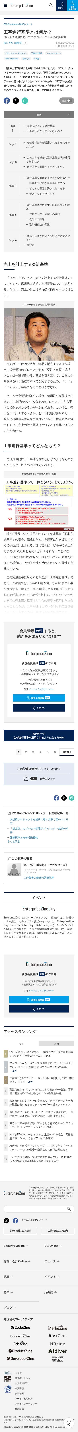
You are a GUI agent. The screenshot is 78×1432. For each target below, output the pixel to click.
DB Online (51, 1246)
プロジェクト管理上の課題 (44, 214)
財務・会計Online (15, 1261)
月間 (56, 1043)
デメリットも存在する (42, 193)
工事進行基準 (36, 53)
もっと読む (13, 841)
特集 (6, 1292)
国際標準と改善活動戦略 (24, 837)
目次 (39, 114)
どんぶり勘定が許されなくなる (47, 188)
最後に (30, 245)
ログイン (40, 708)
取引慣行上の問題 (39, 224)
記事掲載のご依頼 (20, 1230)
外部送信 (19, 1408)
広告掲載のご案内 (58, 1230)
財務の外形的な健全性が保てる (47, 183)
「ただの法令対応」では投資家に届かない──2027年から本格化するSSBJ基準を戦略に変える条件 (40, 1158)
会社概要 (19, 1393)
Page (13, 144)
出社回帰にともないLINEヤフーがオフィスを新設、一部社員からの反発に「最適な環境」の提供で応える (41, 1113)
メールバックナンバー (41, 689)
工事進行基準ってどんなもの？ (44, 131)
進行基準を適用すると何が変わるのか (48, 178)
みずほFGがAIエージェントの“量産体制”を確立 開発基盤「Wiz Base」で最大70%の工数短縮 (41, 1136)
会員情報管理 (21, 1383)
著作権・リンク (22, 1378)
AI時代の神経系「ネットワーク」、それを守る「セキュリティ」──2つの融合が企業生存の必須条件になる (41, 1147)
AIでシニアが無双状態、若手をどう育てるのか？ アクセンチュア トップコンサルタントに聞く (41, 1125)
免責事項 (19, 1388)
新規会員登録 (40, 698)
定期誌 (48, 1292)
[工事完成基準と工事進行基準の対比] (39, 504)
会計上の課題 (37, 219)
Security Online (14, 1246)
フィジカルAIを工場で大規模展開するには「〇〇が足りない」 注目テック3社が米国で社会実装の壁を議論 (41, 1065)
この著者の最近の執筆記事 (39, 877)
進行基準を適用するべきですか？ (46, 166)
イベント (50, 1276)
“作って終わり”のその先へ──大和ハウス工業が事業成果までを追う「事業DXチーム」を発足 (41, 1053)
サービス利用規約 (23, 1398)
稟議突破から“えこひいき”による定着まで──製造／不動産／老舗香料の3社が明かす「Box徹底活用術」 (41, 1091)
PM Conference (11, 58)
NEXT (66, 752)
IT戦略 (36, 58)
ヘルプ (18, 1372)
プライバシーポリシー (26, 1403)
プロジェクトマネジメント (16, 53)
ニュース (50, 1261)
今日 (21, 1043)
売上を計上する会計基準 (41, 125)
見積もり (26, 58)
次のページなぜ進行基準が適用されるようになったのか (39, 735)
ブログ (8, 1307)
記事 (6, 1276)
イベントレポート (53, 53)
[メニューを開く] (5, 5)
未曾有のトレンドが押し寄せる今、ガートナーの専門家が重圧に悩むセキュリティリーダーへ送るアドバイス (41, 1102)
